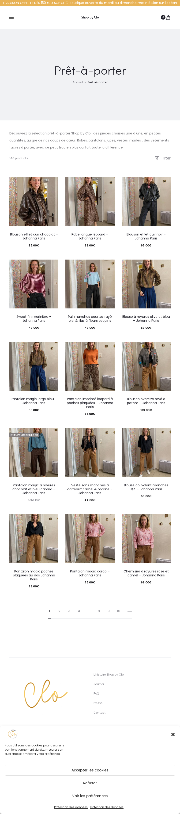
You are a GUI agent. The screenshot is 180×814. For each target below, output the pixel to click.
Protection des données (71, 807)
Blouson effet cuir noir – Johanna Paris (146, 236)
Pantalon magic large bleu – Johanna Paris (34, 401)
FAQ (96, 693)
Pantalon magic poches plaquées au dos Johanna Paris (34, 575)
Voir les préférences (90, 795)
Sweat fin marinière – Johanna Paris (33, 318)
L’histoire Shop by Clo (109, 675)
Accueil (78, 82)
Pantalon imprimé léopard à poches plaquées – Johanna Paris (90, 403)
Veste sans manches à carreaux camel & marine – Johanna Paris (89, 489)
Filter (166, 158)
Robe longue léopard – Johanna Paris (89, 236)
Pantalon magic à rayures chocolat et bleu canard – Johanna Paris (33, 489)
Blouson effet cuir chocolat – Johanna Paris (34, 236)
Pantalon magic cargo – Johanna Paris (90, 573)
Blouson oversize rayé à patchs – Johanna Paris (146, 401)
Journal (99, 684)
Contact (99, 713)
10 (118, 611)
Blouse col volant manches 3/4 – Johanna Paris (146, 487)
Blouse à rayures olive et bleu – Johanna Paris (146, 318)
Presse (98, 703)
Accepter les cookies (90, 770)
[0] (168, 17)
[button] (173, 734)
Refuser (90, 783)
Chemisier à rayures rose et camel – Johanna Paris (146, 573)
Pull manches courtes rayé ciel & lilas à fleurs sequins (90, 318)
